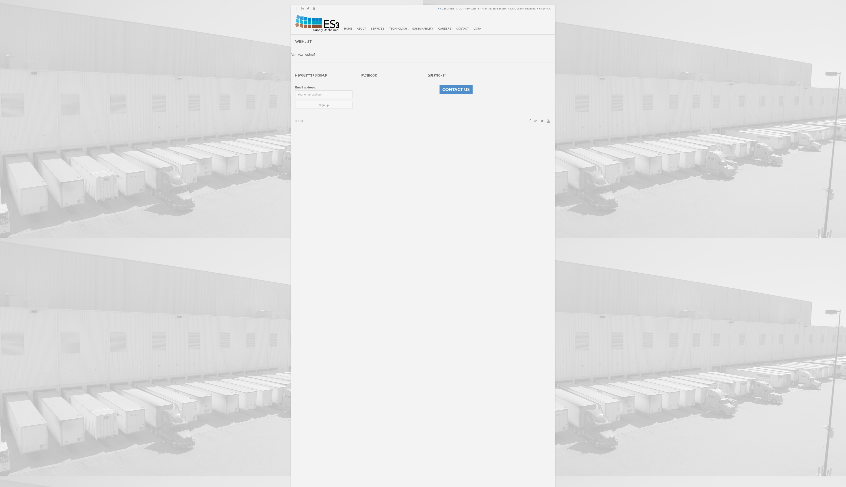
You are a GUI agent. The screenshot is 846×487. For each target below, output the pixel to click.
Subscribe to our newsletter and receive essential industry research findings (495, 8)
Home (348, 28)
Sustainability (422, 28)
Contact (462, 28)
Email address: (305, 87)
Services (377, 28)
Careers (444, 28)
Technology (398, 28)
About (361, 28)
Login (477, 28)
